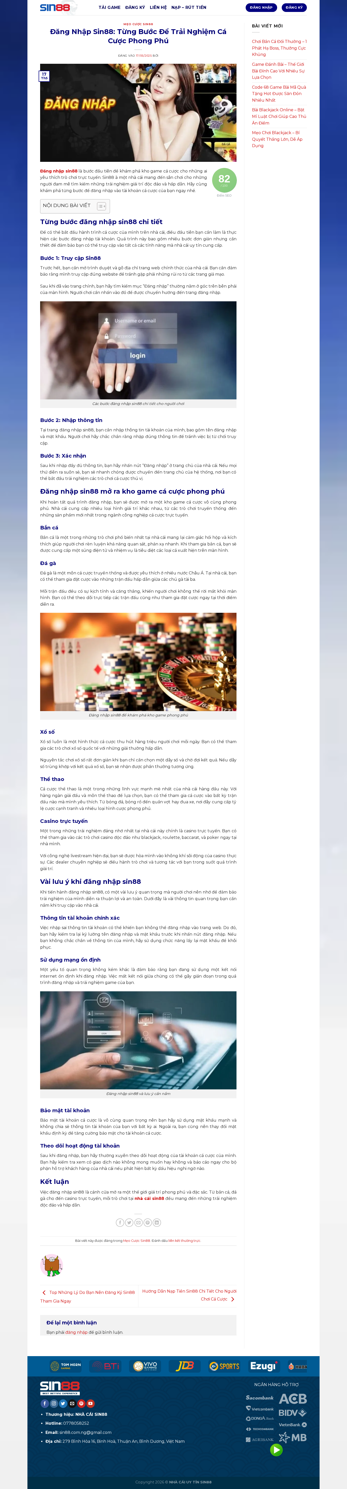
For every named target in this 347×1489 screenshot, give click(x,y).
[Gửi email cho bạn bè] (138, 1222)
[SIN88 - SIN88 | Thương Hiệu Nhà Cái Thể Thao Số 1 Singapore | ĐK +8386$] (65, 7)
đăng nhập (76, 1332)
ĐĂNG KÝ (135, 7)
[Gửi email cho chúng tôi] (72, 1403)
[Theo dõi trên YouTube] (90, 1403)
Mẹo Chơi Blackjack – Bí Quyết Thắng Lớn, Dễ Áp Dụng (277, 139)
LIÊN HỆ (158, 7)
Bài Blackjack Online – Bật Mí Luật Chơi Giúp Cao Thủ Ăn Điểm (279, 116)
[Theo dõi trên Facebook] (45, 1403)
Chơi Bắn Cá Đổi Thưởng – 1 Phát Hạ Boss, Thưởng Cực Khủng (279, 48)
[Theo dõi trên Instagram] (54, 1403)
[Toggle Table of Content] (99, 206)
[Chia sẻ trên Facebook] (120, 1222)
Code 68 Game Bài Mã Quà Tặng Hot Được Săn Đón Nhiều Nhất (279, 94)
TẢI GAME (110, 7)
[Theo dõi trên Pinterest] (81, 1403)
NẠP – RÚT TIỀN (188, 7)
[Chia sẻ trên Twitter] (129, 1222)
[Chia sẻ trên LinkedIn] (157, 1222)
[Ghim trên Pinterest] (148, 1222)
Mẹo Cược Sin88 (138, 24)
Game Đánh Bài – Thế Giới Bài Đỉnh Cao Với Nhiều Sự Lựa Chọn (278, 71)
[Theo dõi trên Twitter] (63, 1403)
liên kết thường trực (184, 1241)
